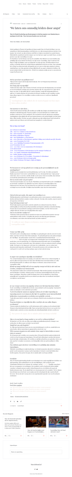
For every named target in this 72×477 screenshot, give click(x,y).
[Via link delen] (21, 401)
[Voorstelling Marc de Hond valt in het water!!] (59, 422)
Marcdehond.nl (36, 464)
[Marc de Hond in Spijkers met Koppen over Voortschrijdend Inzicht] (36, 422)
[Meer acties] (61, 23)
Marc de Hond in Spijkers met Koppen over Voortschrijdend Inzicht (36, 431)
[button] (67, 14)
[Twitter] (37, 469)
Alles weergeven (65, 413)
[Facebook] (35, 469)
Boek (19, 14)
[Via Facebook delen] (10, 401)
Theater (12, 396)
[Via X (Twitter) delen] (14, 401)
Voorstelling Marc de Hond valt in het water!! (57, 431)
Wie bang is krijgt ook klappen (21, 396)
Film (39, 14)
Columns (44, 14)
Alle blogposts (6, 14)
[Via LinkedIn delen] (17, 401)
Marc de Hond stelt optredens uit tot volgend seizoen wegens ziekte (13, 419)
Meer (50, 14)
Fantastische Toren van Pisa (29, 14)
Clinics (13, 14)
